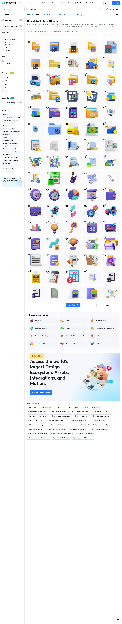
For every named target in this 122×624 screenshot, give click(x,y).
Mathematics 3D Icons (76, 35)
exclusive (56, 29)
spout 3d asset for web (59, 412)
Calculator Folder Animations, (36, 31)
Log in (107, 3)
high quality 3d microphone (52, 407)
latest (66, 29)
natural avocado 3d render (38, 433)
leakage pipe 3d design (100, 429)
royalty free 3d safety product (39, 438)
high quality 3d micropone (57, 429)
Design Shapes (7, 146)
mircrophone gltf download (62, 416)
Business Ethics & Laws (9, 123)
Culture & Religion (15, 131)
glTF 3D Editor (113, 9)
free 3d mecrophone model (80, 412)
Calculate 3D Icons (49, 35)
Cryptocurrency (7, 137)
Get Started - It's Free (41, 392)
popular (61, 29)
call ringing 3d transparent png (100, 425)
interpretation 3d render (37, 412)
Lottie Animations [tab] (50, 15)
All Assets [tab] (30, 15)
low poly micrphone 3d (55, 420)
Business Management (9, 117)
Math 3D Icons (62, 35)
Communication (13, 160)
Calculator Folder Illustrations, (54, 31)
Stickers (98, 343)
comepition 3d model (100, 420)
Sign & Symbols (40, 343)
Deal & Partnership (8, 126)
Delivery (5, 143)
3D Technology (7, 134)
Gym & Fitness (70, 343)
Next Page (71, 305)
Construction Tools (8, 151)
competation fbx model (102, 416)
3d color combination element (78, 420)
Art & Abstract (13, 143)
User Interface (101, 320)
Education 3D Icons (92, 35)
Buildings (15, 146)
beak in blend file (78, 425)
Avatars (5, 160)
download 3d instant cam (79, 429)
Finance (68, 328)
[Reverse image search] (101, 9)
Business (5, 114)
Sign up (115, 3)
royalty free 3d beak (101, 412)
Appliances (18, 151)
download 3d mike (72, 407)
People (67, 320)
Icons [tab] (72, 15)
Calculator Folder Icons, (71, 31)
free (40, 24)
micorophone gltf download (83, 438)
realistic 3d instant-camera (38, 416)
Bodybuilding (6, 154)
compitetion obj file (36, 429)
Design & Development (9, 140)
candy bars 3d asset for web (62, 433)
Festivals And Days (42, 336)
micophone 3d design (91, 407)
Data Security (6, 171)
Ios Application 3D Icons (108, 35)
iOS (13, 128)
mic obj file (33, 407)
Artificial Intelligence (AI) (9, 149)
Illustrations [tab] (63, 15)
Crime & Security (7, 157)
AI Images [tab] (79, 15)
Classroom (15, 120)
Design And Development (74, 336)
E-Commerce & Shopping (105, 328)
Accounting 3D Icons (34, 35)
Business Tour (6, 128)
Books (18, 117)
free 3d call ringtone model (85, 433)
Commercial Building (8, 166)
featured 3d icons (77, 29)
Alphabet (5, 131)
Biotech (16, 157)
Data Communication (8, 169)
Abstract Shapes (41, 328)
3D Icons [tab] (39, 15)
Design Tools (6, 163)
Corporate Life (7, 120)
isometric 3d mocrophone (38, 425)
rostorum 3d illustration (59, 425)
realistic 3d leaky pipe (62, 438)
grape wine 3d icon (36, 420)
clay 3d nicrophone (83, 416)
